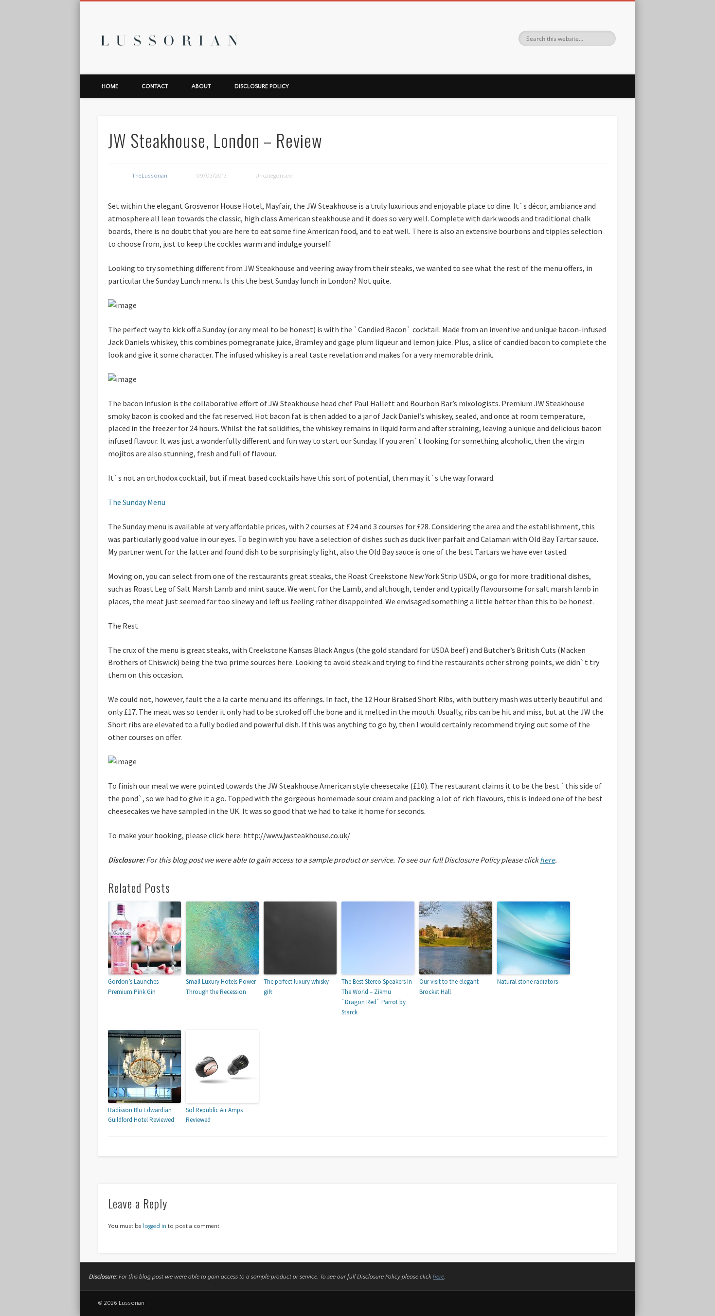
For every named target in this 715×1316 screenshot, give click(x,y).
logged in (154, 1226)
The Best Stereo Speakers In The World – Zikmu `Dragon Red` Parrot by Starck (376, 996)
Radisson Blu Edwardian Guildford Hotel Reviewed (141, 1115)
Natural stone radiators (527, 981)
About (201, 86)
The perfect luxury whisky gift (296, 986)
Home (110, 86)
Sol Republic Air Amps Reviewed (214, 1115)
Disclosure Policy (261, 86)
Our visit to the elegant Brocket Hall (449, 986)
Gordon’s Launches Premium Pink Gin (133, 986)
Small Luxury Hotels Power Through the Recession (221, 986)
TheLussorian (149, 176)
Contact (155, 86)
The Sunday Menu (136, 502)
